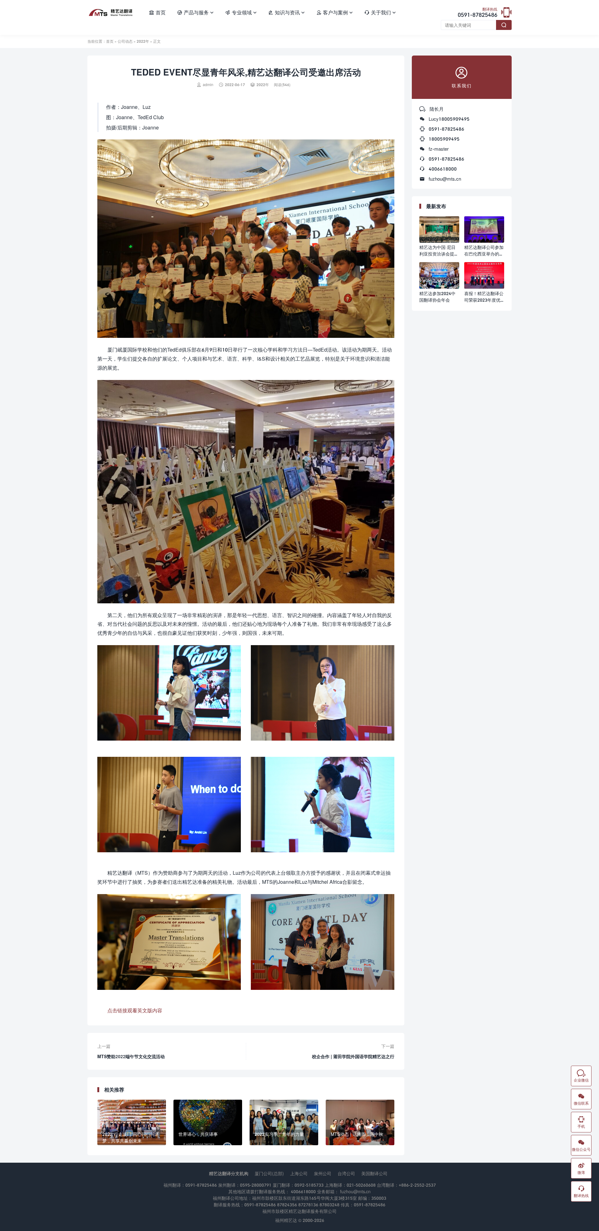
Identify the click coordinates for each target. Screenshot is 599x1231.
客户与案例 (334, 12)
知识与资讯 (286, 12)
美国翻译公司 (374, 1173)
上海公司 (299, 1173)
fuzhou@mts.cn (445, 178)
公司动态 (125, 41)
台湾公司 (346, 1173)
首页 (157, 12)
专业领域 (241, 12)
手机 (581, 1122)
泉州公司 (322, 1173)
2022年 (143, 41)
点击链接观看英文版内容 (134, 1010)
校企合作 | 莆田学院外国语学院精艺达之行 (353, 1056)
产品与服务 (195, 12)
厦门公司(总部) (269, 1173)
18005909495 (444, 138)
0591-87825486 (477, 12)
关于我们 (380, 12)
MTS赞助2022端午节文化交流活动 (131, 1056)
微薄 (581, 1168)
